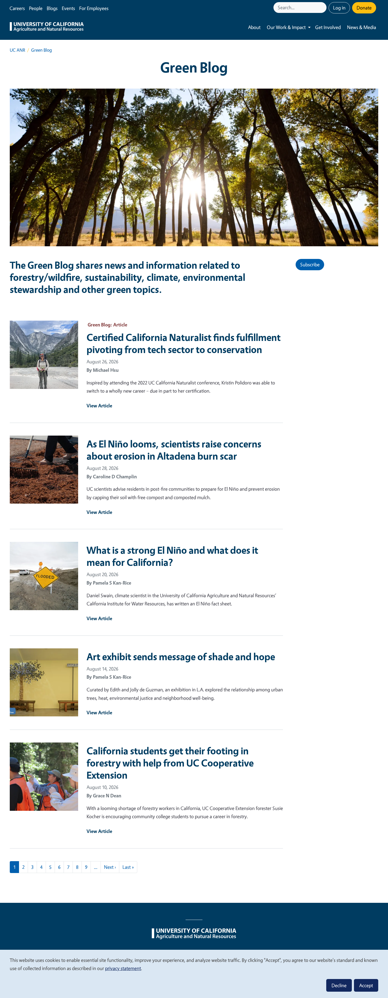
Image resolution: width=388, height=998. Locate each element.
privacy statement (123, 968)
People (35, 8)
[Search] (323, 7)
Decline (339, 985)
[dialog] (194, 973)
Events (68, 8)
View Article (99, 405)
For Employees (93, 8)
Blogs (52, 8)
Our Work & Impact (286, 27)
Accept (366, 985)
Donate (364, 7)
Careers (17, 8)
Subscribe (310, 264)
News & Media (361, 27)
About (254, 27)
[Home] (47, 27)
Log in (339, 7)
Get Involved (328, 27)
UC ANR (17, 50)
